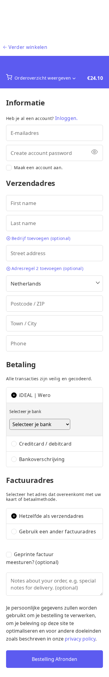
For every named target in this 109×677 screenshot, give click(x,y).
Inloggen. (66, 118)
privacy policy (80, 638)
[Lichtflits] (54, 19)
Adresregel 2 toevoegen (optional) (47, 268)
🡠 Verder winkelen (25, 47)
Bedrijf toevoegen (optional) (41, 238)
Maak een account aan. (38, 168)
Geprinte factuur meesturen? (32, 558)
